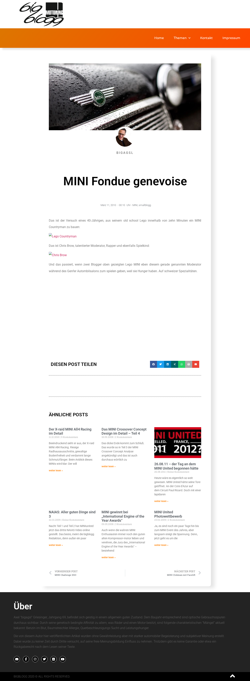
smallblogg (145, 205)
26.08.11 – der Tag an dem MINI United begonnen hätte (176, 466)
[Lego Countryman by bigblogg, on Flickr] (63, 236)
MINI (135, 205)
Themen (180, 38)
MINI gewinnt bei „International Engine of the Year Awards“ (123, 516)
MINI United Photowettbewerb (168, 514)
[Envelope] (17, 659)
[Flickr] (53, 659)
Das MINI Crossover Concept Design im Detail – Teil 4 (124, 431)
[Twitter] (44, 659)
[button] (153, 364)
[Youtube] (63, 659)
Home (159, 38)
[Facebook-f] (26, 659)
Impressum (231, 38)
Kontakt (206, 38)
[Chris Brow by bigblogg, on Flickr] (58, 255)
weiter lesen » (56, 470)
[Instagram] (35, 659)
